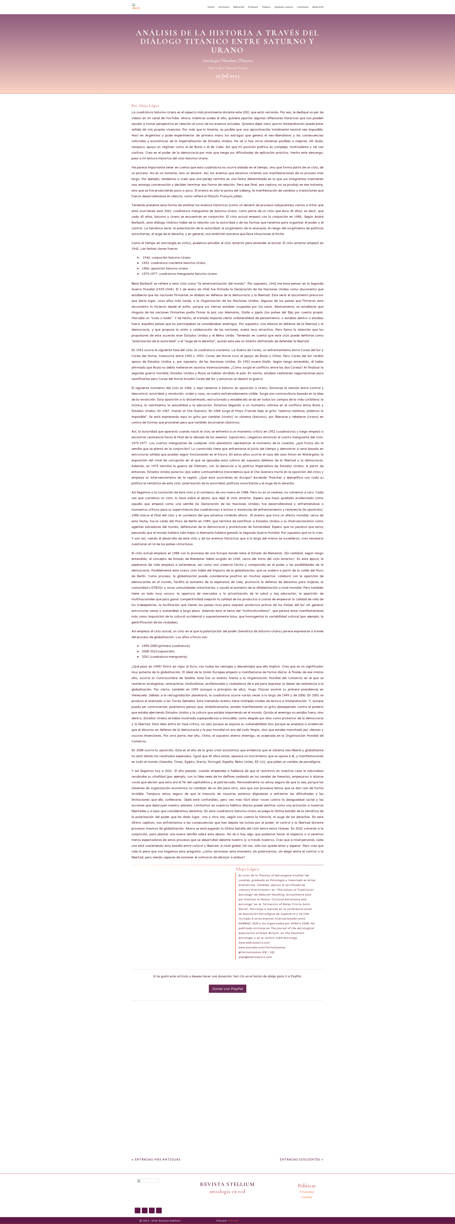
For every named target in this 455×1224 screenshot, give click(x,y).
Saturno (231, 68)
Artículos (223, 7)
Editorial (238, 7)
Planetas (246, 60)
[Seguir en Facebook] (137, 1210)
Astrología (210, 60)
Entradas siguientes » (301, 1159)
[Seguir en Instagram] (145, 1210)
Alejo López (215, 68)
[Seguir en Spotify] (152, 1210)
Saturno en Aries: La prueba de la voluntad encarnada (228, 1119)
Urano (243, 68)
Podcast (253, 7)
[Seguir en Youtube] (159, 1210)
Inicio (211, 7)
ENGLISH (317, 7)
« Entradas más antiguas (156, 1159)
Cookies (306, 1197)
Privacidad (307, 1192)
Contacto (303, 7)
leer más (142, 1036)
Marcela (233, 1220)
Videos (266, 7)
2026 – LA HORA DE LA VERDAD (227, 1019)
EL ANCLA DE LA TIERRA (227, 1067)
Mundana (229, 60)
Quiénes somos (283, 7)
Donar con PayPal (227, 989)
